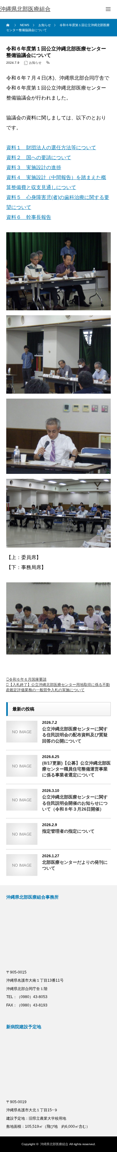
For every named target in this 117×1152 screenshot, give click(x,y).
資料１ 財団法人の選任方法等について (51, 147)
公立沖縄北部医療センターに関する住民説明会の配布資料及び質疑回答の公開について (75, 734)
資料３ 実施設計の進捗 (33, 167)
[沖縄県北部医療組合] (25, 9)
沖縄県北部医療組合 (54, 1144)
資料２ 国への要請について (38, 157)
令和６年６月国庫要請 (27, 679)
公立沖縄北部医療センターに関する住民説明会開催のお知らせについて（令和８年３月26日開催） (75, 802)
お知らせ (35, 62)
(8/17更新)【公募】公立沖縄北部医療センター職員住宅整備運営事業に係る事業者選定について (76, 769)
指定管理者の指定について (68, 831)
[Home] (8, 25)
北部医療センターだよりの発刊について (75, 865)
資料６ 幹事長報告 (28, 217)
